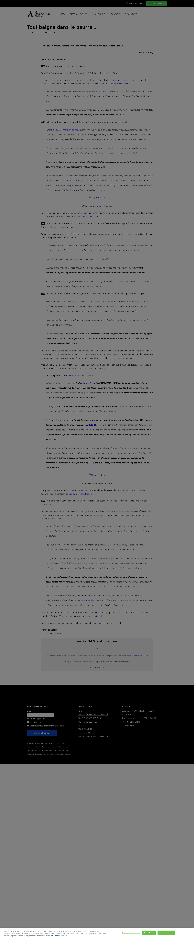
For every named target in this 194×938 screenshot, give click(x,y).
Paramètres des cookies (131, 933)
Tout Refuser (148, 933)
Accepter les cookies (166, 933)
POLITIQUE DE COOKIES (59, 936)
